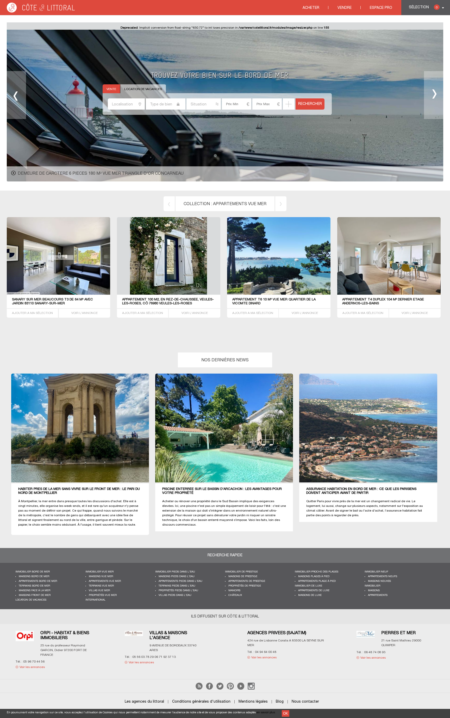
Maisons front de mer (35, 595)
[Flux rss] (199, 688)
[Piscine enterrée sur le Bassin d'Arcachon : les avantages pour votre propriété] (228, 428)
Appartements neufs (382, 576)
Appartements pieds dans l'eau (180, 581)
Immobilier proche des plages (316, 572)
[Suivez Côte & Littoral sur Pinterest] (230, 688)
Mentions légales (253, 701)
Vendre (345, 8)
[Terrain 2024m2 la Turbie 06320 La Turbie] (187, 293)
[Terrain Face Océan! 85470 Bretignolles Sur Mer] (278, 293)
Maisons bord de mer (34, 576)
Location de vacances (143, 89)
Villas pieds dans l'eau (175, 595)
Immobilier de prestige (241, 572)
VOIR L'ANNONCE (84, 313)
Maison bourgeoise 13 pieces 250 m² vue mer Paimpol (78, 173)
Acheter (311, 8)
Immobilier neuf (376, 572)
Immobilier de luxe (308, 586)
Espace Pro (381, 8)
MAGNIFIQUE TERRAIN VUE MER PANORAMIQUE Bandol (57, 299)
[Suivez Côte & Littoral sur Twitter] (219, 688)
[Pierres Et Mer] (140, 637)
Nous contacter (305, 701)
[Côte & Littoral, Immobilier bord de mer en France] (41, 11)
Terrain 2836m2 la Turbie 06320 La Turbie (379, 299)
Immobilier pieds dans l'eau (175, 572)
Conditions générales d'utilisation (201, 701)
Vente (111, 89)
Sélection (423, 7)
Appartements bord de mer (38, 581)
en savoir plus (266, 712)
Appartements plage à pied (317, 581)
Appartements (378, 595)
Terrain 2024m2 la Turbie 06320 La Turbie (159, 299)
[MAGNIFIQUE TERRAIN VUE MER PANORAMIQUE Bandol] (80, 293)
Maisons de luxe (310, 595)
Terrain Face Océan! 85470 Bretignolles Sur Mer (277, 299)
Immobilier (372, 586)
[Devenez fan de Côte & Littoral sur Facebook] (209, 688)
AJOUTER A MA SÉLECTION (32, 313)
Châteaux (235, 595)
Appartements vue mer (105, 581)
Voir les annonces (38, 657)
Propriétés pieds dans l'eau (178, 590)
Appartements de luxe (313, 590)
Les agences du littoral (144, 701)
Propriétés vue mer (103, 595)
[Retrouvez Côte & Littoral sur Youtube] (240, 688)
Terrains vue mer (101, 586)
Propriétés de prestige (244, 586)
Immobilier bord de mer (32, 572)
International (95, 600)
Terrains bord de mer (239, 204)
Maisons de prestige (242, 576)
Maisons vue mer (101, 576)
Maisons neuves (379, 581)
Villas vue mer (99, 590)
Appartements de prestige (246, 581)
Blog (280, 701)
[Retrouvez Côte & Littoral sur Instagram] (251, 688)
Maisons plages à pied (313, 576)
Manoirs (234, 590)
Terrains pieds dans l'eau (177, 586)
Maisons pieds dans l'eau (177, 576)
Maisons (374, 590)
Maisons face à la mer (34, 590)
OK (285, 713)
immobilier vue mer (99, 572)
